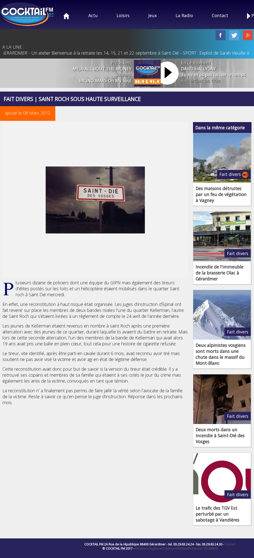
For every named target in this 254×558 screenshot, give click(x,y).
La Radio (184, 15)
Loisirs (123, 15)
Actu (93, 15)
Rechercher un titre (200, 81)
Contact (220, 15)
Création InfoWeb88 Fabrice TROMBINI (190, 548)
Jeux (152, 15)
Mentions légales (147, 548)
